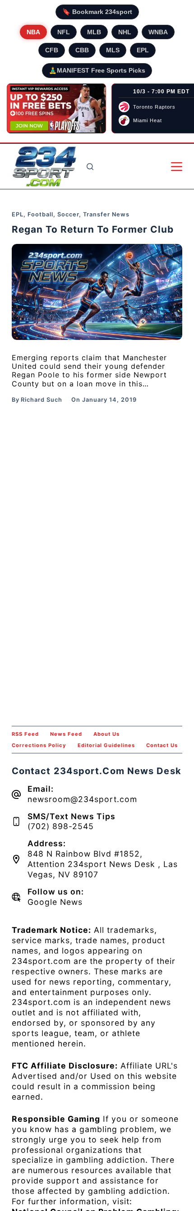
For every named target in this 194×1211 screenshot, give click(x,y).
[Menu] (176, 166)
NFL (63, 32)
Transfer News (106, 214)
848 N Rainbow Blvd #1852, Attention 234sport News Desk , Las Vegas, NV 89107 (103, 864)
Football (40, 214)
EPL (143, 50)
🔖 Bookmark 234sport (97, 11)
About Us (106, 734)
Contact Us (162, 745)
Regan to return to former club (93, 229)
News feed (66, 734)
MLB (94, 32)
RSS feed (25, 734)
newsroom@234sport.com (82, 799)
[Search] (90, 166)
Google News (55, 902)
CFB (51, 50)
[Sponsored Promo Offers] (56, 108)
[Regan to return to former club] (97, 292)
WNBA (158, 32)
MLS (113, 50)
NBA (33, 32)
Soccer (68, 214)
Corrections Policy (39, 745)
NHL (124, 32)
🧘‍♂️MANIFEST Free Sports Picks (97, 70)
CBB (82, 50)
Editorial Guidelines (106, 745)
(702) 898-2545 (61, 826)
